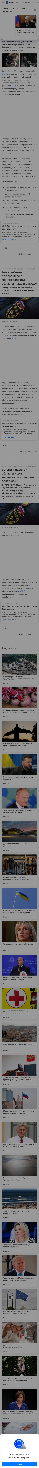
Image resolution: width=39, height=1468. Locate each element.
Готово (19, 1464)
